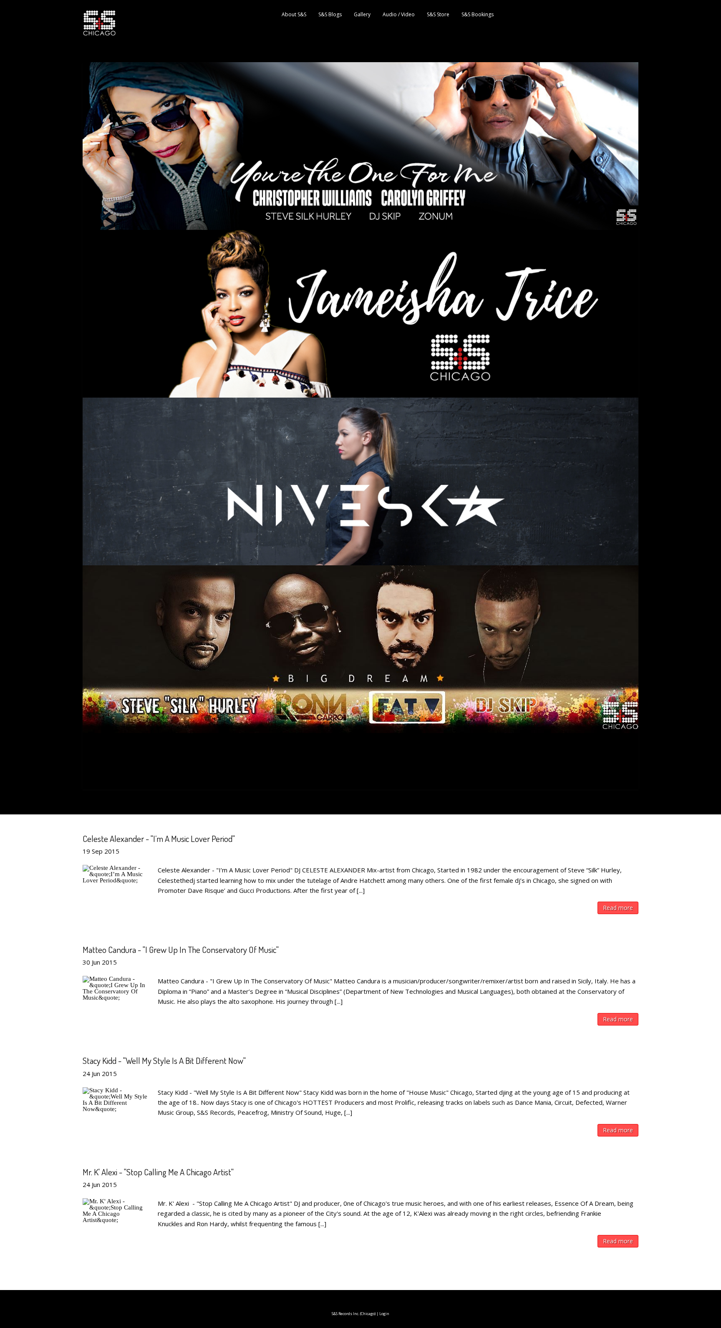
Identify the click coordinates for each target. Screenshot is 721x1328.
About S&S (294, 14)
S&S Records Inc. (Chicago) (354, 1313)
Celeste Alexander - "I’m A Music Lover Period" (159, 838)
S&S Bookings (477, 14)
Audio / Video (399, 14)
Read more (618, 908)
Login (384, 1313)
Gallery (362, 14)
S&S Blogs (330, 14)
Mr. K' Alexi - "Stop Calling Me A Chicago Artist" (158, 1171)
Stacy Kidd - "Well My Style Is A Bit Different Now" (164, 1060)
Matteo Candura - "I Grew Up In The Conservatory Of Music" (181, 949)
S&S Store (438, 14)
